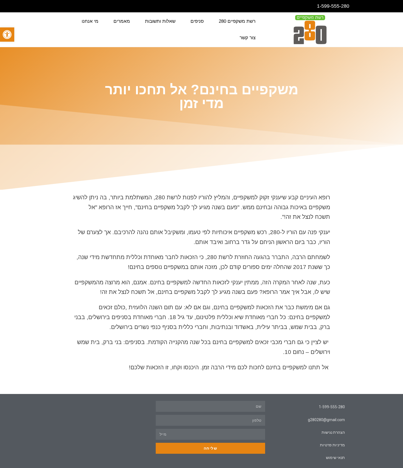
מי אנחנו (90, 21)
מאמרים (121, 21)
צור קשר (248, 37)
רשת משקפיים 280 (237, 21)
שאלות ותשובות (160, 21)
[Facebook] (51, 6)
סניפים (197, 21)
